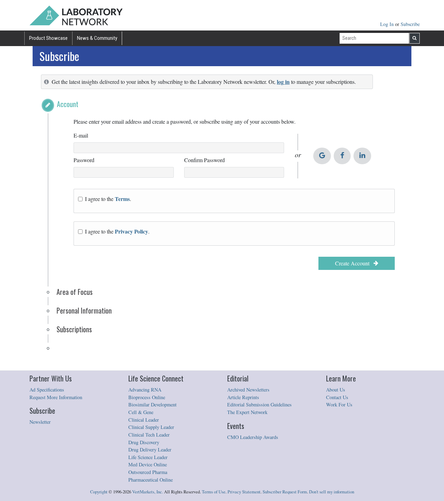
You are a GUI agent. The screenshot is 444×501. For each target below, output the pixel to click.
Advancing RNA (144, 389)
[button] (48, 105)
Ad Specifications (46, 389)
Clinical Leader (143, 419)
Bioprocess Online (146, 397)
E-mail (81, 135)
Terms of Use (213, 492)
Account (67, 104)
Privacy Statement (244, 492)
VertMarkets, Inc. (147, 492)
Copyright (99, 492)
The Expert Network (247, 412)
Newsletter (40, 422)
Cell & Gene (140, 412)
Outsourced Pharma (147, 472)
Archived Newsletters (248, 389)
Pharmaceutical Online (150, 479)
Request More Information (55, 397)
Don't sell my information (331, 492)
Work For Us (339, 404)
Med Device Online (147, 464)
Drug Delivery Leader (149, 449)
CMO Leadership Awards (252, 437)
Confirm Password (204, 160)
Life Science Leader (148, 457)
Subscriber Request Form (285, 492)
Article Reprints (243, 397)
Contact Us (337, 397)
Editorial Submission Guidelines (259, 404)
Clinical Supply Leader (151, 427)
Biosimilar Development (152, 404)
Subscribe (410, 24)
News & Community (97, 38)
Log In (387, 24)
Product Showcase (48, 38)
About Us (335, 389)
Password (84, 160)
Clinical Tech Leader (149, 434)
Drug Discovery (143, 442)
